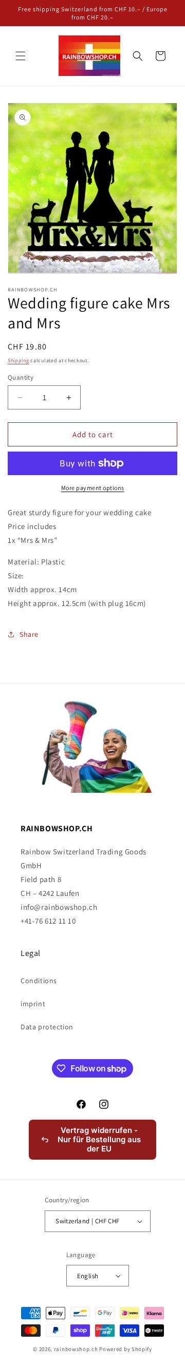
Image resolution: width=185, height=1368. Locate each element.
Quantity (20, 377)
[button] (20, 56)
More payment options (92, 488)
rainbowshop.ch (76, 1349)
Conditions (39, 980)
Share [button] (29, 634)
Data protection (47, 1026)
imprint (33, 1003)
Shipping (18, 360)
